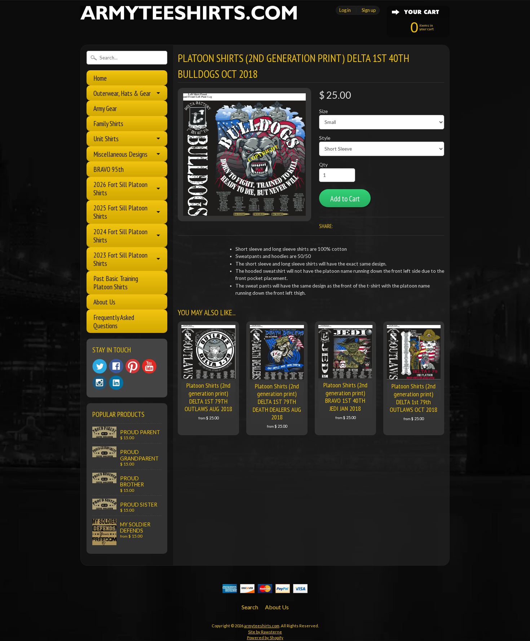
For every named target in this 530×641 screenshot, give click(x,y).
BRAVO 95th (108, 169)
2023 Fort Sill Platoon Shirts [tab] (120, 259)
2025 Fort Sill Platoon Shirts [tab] (120, 212)
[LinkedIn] (116, 382)
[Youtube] (149, 366)
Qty (323, 165)
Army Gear (105, 108)
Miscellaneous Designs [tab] (120, 154)
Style (324, 138)
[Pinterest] (132, 366)
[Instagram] (99, 382)
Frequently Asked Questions (113, 321)
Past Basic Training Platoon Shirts (115, 282)
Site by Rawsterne (265, 631)
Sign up (369, 10)
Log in (345, 10)
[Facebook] (116, 366)
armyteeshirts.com (261, 625)
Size (323, 111)
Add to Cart (345, 199)
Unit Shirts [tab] (106, 138)
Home (100, 78)
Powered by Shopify (265, 637)
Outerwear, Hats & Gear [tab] (122, 93)
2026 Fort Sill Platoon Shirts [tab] (120, 188)
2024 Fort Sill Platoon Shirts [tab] (120, 235)
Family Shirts (108, 123)
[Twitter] (99, 366)
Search (250, 607)
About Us (104, 302)
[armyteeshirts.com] (188, 15)
